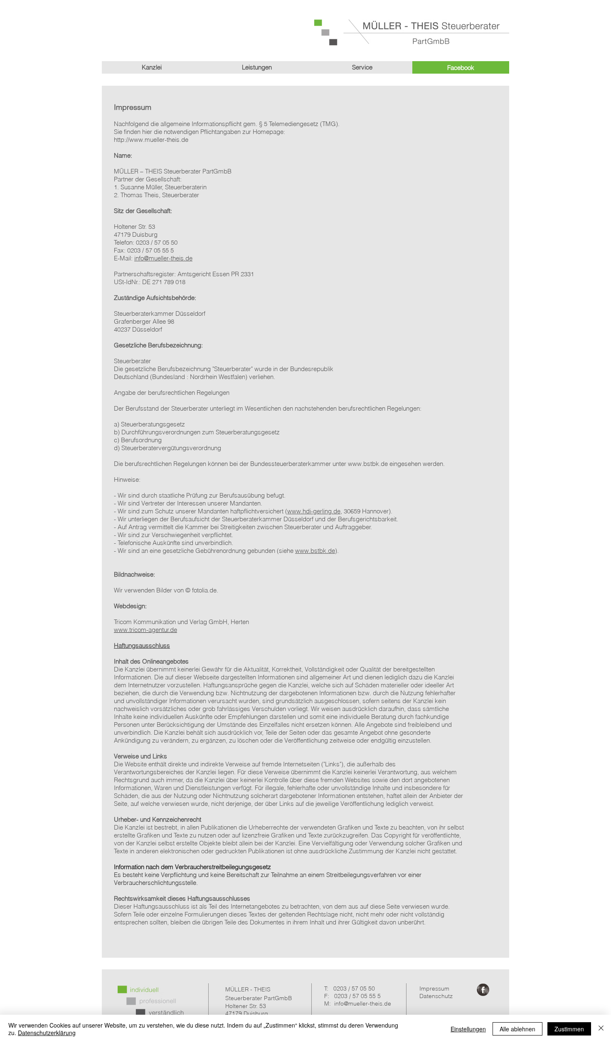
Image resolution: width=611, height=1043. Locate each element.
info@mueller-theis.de (163, 258)
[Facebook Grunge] (483, 990)
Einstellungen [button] (468, 1029)
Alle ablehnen (517, 1029)
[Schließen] (601, 1028)
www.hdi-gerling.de (313, 511)
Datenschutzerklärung (47, 1032)
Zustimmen (569, 1029)
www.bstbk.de (368, 464)
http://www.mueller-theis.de (151, 140)
